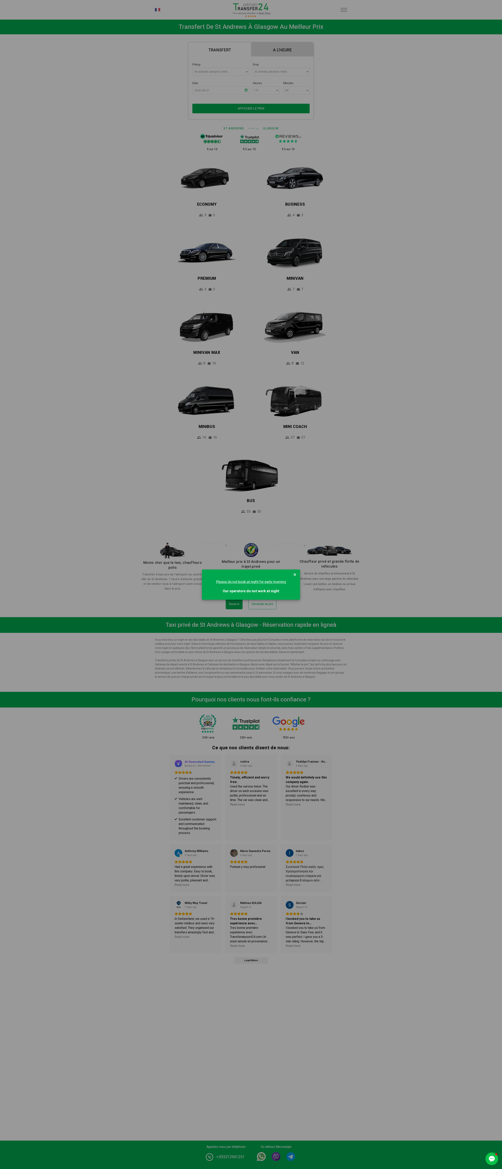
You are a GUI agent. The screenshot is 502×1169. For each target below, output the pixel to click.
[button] (492, 1159)
